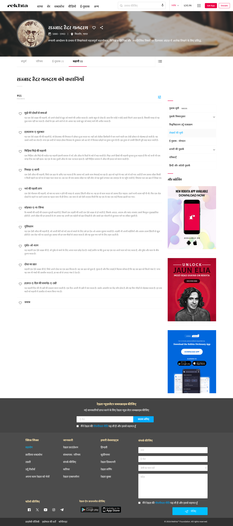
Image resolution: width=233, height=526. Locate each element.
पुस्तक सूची (178, 108)
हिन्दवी (104, 447)
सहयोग (29, 447)
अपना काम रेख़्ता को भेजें (37, 476)
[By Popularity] (159, 97)
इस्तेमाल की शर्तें (49, 521)
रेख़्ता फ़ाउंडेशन (70, 447)
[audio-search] (162, 5)
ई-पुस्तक (58, 61)
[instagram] (53, 509)
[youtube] (45, 509)
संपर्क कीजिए (69, 462)
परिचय (39, 61)
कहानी (78, 61)
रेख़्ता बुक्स (106, 476)
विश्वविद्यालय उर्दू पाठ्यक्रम (180, 124)
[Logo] (17, 6)
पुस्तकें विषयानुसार (177, 116)
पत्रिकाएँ (173, 157)
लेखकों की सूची (176, 133)
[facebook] (29, 509)
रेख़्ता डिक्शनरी (108, 462)
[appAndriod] (89, 510)
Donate (224, 5)
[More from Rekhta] (199, 5)
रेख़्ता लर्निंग (106, 469)
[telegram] (62, 509)
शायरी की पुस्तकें (176, 149)
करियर (66, 469)
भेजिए (193, 511)
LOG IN (188, 5)
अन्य (96, 6)
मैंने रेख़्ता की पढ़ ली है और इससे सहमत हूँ (108, 426)
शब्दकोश (59, 6)
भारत (85, 34)
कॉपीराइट (63, 521)
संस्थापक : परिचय (71, 454)
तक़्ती (28, 462)
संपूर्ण (23, 61)
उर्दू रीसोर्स (30, 469)
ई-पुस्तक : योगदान (177, 141)
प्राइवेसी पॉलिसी (32, 521)
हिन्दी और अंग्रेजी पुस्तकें (179, 165)
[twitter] (37, 509)
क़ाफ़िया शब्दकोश (33, 454)
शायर (40, 6)
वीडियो (72, 6)
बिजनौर (78, 34)
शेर (48, 6)
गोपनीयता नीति (100, 426)
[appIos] (111, 510)
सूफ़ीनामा (105, 454)
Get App (211, 5)
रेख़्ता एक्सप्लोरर (71, 476)
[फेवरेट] (94, 27)
